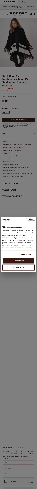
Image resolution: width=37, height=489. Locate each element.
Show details (26, 254)
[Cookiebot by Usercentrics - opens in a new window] (26, 219)
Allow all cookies (18, 261)
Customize (17, 267)
